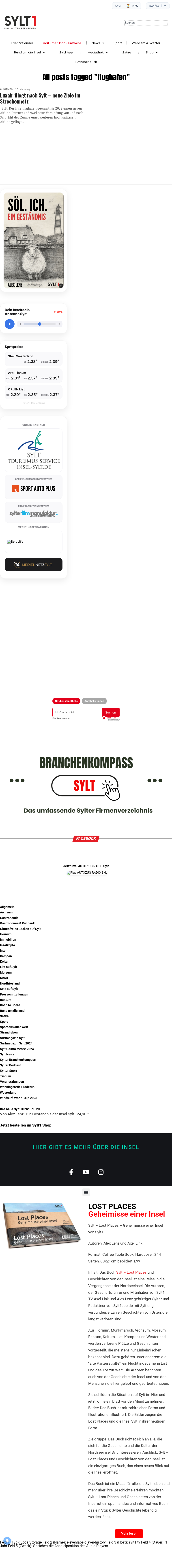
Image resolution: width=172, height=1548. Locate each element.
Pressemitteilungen (14, 994)
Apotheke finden (94, 701)
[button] (86, 1192)
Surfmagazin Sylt (12, 1038)
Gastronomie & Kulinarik (17, 923)
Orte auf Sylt (9, 989)
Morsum (6, 972)
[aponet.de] (111, 718)
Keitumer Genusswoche (62, 43)
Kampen (6, 956)
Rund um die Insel (27, 52)
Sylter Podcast (10, 1065)
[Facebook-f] (71, 1172)
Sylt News (7, 1054)
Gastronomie (9, 918)
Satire (126, 52)
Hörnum (5, 934)
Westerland (8, 1093)
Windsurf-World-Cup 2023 (18, 1098)
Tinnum (5, 1076)
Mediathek (96, 52)
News (95, 43)
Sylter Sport (8, 1071)
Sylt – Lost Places (131, 1272)
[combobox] (146, 22)
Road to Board (10, 1005)
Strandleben (9, 1032)
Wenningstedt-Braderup (17, 1087)
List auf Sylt (8, 967)
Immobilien (8, 940)
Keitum (5, 962)
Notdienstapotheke (66, 701)
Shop (150, 52)
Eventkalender (22, 43)
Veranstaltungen (12, 1082)
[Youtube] (86, 1172)
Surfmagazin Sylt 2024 (16, 1043)
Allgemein (7, 907)
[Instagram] (101, 1172)
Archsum (6, 912)
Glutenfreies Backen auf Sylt (20, 929)
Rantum (5, 1000)
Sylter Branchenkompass (18, 1060)
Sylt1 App (66, 52)
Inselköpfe (7, 945)
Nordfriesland (10, 983)
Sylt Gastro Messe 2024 (17, 1049)
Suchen (110, 712)
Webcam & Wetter (146, 43)
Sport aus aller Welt (14, 1027)
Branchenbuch (86, 62)
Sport (118, 43)
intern (4, 951)
